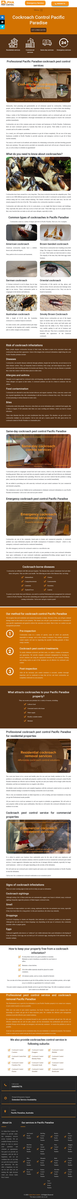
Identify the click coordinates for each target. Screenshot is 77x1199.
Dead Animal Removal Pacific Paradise (42, 1149)
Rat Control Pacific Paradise (30, 1172)
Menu (37, 10)
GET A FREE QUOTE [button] (38, 30)
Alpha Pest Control (34, 1195)
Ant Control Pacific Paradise (30, 1136)
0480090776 (60, 3)
